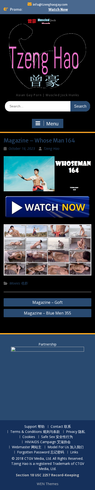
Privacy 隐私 (75, 431)
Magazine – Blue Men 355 (47, 313)
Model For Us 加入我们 (66, 447)
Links (74, 452)
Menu (52, 123)
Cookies (28, 437)
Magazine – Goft (47, 302)
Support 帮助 (34, 426)
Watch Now (58, 9)
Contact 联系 (61, 426)
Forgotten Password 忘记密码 (40, 452)
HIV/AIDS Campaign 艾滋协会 (48, 442)
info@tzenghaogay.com (50, 4)
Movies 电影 (19, 283)
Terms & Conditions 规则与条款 (35, 431)
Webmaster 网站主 (26, 447)
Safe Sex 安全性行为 (57, 437)
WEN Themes (47, 483)
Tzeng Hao (51, 148)
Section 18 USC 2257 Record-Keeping (47, 475)
